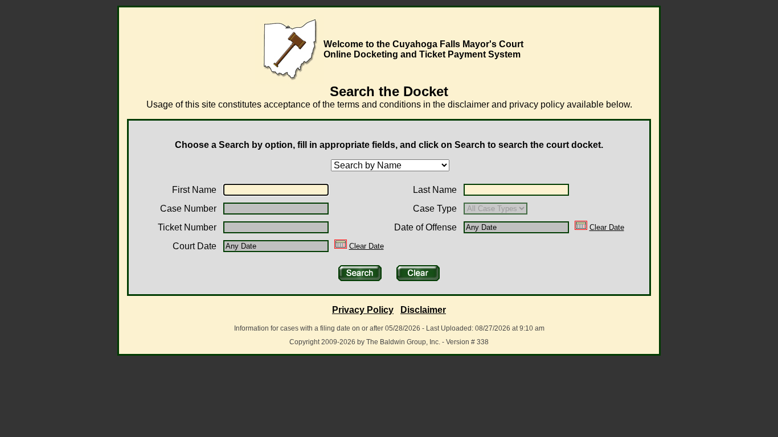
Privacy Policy (363, 310)
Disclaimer (423, 310)
